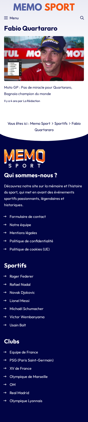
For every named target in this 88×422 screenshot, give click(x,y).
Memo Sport (40, 123)
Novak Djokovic (22, 292)
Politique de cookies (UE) (30, 249)
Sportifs (61, 123)
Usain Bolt (18, 325)
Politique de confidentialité (31, 241)
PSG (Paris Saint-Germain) (31, 360)
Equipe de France (24, 352)
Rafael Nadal (20, 284)
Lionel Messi (19, 300)
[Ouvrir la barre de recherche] (82, 18)
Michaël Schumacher (27, 308)
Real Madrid (19, 392)
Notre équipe (20, 224)
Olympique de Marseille (29, 376)
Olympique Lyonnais (26, 401)
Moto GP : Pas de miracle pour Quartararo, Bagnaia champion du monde (38, 90)
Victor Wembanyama (27, 316)
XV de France (21, 368)
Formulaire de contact (28, 216)
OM (13, 384)
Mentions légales (23, 233)
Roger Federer (22, 276)
